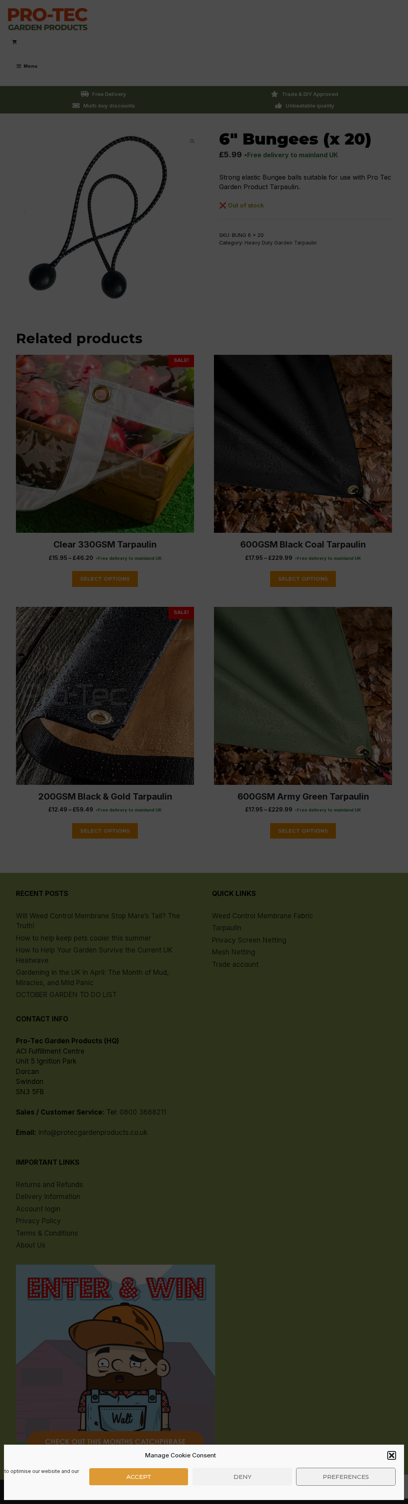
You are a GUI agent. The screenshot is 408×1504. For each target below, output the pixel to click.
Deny (242, 1477)
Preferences (346, 1477)
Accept (138, 1477)
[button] (392, 1455)
